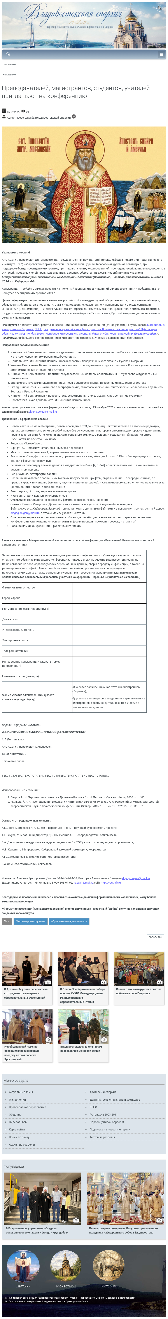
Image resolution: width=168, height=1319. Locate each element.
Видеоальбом (18, 1122)
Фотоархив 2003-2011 (104, 1114)
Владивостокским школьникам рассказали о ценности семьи (81, 1048)
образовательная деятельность (69, 921)
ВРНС (93, 1107)
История (109, 1286)
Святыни (23, 1286)
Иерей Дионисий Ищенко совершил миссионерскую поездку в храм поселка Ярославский (22, 1053)
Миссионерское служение (30, 921)
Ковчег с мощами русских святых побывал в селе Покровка (139, 991)
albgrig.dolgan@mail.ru (43, 411)
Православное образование (27, 1107)
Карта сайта (17, 1129)
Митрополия (17, 1099)
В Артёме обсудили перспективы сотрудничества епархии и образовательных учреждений (26, 993)
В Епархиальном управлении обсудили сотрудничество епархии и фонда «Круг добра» (37, 1230)
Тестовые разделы (102, 1137)
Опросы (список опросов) (107, 1122)
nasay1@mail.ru (83, 882)
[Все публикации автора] (74, 117)
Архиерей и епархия (103, 1092)
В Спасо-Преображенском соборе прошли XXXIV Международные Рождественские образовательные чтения (82, 995)
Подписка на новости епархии (110, 1129)
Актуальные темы (21, 1092)
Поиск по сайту (19, 1137)
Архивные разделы (22, 1144)
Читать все (155, 937)
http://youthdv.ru (111, 882)
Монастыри (66, 1286)
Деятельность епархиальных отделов (115, 1099)
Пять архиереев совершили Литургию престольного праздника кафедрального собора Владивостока (123, 1230)
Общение (15, 1114)
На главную (9, 64)
